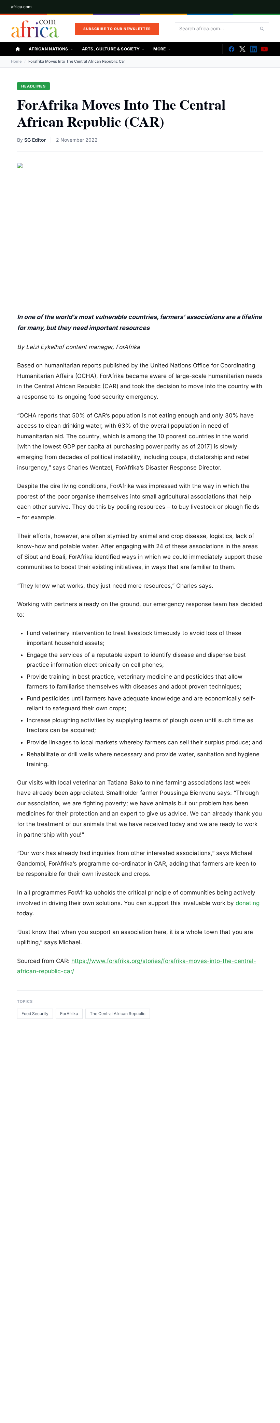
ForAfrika (69, 1013)
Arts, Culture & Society (111, 48)
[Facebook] (231, 49)
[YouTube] (264, 49)
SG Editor (35, 140)
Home (16, 61)
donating (248, 903)
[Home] (18, 49)
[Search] (262, 28)
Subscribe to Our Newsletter (117, 29)
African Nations (48, 48)
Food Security (35, 1013)
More (159, 48)
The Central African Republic (117, 1013)
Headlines (33, 86)
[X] (242, 49)
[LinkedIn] (253, 49)
